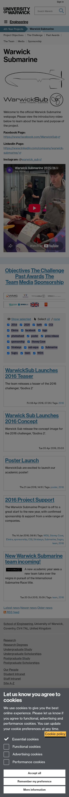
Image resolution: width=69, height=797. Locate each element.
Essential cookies (25, 739)
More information (34, 789)
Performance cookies (28, 762)
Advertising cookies (27, 754)
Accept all (34, 773)
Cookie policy (55, 734)
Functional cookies (26, 747)
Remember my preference (34, 781)
